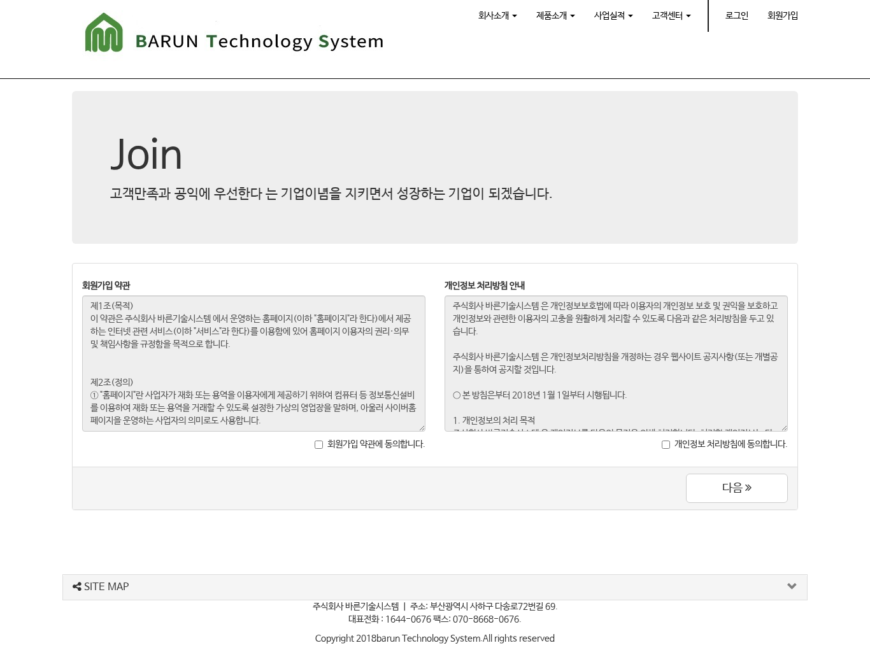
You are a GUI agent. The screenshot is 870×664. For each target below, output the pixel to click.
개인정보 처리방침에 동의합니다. (731, 444)
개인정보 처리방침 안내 (485, 286)
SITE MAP (105, 587)
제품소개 (552, 16)
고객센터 (668, 16)
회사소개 (494, 16)
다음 (733, 488)
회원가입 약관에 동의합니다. (376, 444)
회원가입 (782, 16)
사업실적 (610, 16)
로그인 (736, 16)
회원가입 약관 (106, 286)
